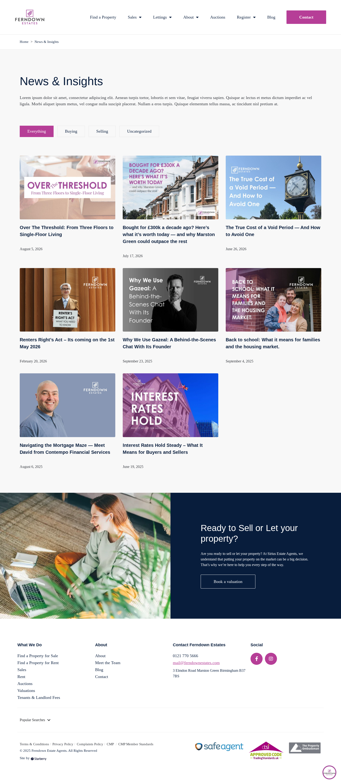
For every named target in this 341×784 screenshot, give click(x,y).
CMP (111, 744)
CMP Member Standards (135, 744)
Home (24, 42)
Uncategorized (139, 131)
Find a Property (103, 17)
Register (244, 17)
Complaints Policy (90, 744)
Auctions (217, 17)
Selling (102, 131)
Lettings (160, 17)
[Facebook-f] (257, 659)
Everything (36, 131)
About (188, 17)
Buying (71, 131)
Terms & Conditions (34, 744)
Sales (132, 17)
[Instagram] (271, 659)
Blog (271, 17)
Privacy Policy (62, 744)
